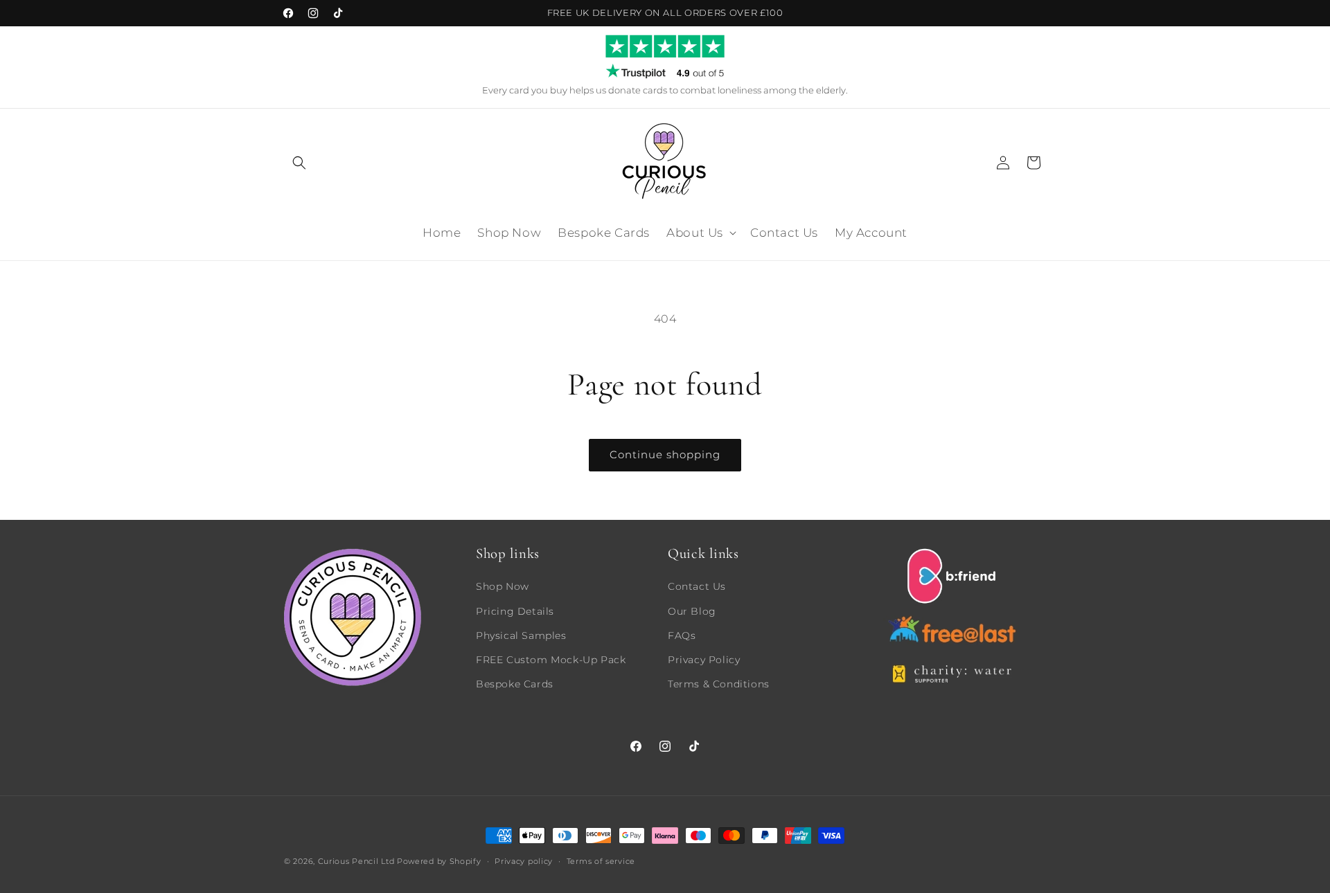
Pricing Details (515, 610)
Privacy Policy (704, 659)
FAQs (681, 635)
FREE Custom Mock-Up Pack (551, 659)
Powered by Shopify (439, 861)
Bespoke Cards (514, 683)
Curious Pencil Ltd (356, 861)
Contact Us (697, 586)
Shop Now (502, 586)
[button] (299, 162)
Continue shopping (665, 454)
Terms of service (601, 860)
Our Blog (692, 610)
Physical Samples (521, 635)
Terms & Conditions (719, 683)
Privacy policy (524, 860)
